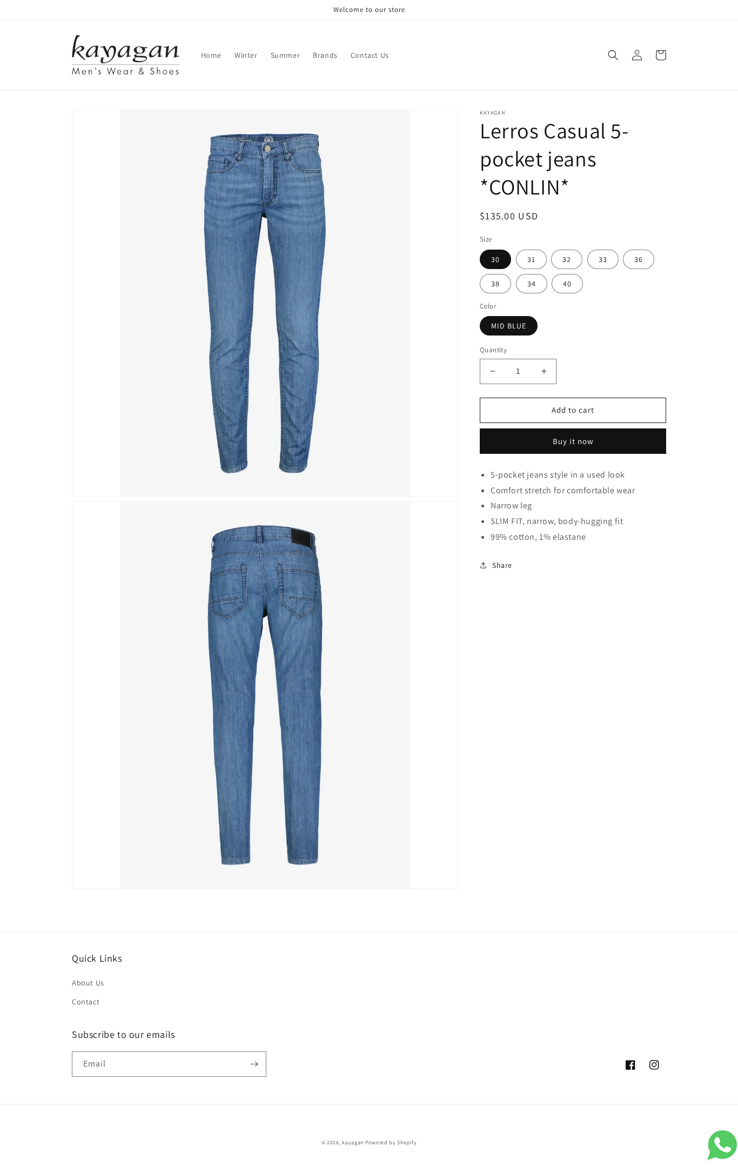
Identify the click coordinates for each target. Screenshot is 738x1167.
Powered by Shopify (391, 1142)
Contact (85, 1002)
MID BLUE (508, 326)
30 (495, 259)
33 (603, 259)
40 (567, 283)
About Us (88, 983)
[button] (613, 55)
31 (531, 259)
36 (638, 259)
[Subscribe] (254, 1064)
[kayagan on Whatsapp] (722, 1158)
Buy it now (573, 440)
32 (566, 259)
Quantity (493, 349)
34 (531, 283)
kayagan (353, 1142)
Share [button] (502, 564)
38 (495, 283)
